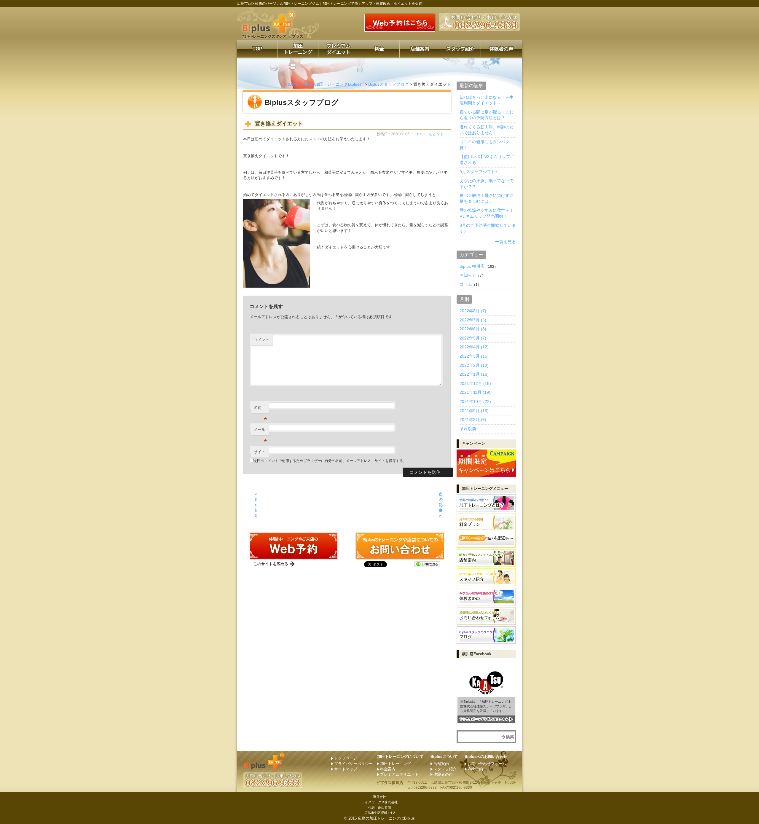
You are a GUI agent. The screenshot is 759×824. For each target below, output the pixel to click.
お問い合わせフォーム (487, 763)
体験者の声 (501, 48)
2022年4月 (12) (474, 347)
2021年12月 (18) (475, 383)
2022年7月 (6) (473, 320)
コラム (466, 284)
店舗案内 (419, 48)
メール (260, 431)
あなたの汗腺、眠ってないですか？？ (487, 183)
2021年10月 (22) (475, 401)
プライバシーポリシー (353, 763)
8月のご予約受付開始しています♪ (488, 228)
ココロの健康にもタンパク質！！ (484, 144)
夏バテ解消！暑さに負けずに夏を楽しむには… (487, 198)
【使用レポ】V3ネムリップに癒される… (487, 159)
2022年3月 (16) (474, 356)
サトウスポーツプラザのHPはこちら (484, 719)
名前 (260, 409)
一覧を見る (505, 241)
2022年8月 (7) (473, 310)
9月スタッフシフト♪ (478, 171)
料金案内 (388, 769)
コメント (261, 339)
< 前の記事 (255, 505)
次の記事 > (441, 505)
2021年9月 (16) (474, 410)
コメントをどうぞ (429, 134)
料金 (379, 48)
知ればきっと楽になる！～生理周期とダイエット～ (487, 100)
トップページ (345, 758)
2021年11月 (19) (475, 392)
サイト (259, 452)
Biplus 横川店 (472, 266)
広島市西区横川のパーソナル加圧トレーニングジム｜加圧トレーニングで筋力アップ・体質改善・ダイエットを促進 (329, 3)
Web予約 (475, 769)
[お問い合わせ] (293, 557)
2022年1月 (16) (474, 374)
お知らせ (468, 275)
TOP (257, 48)
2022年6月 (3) (473, 328)
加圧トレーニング (298, 49)
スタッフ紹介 (460, 48)
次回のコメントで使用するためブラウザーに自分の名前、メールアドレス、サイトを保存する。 (329, 461)
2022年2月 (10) (474, 365)
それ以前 (468, 428)
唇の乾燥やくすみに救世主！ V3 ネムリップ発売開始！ (487, 213)
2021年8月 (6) (473, 419)
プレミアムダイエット (338, 49)
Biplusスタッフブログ (388, 84)
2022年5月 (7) (473, 338)
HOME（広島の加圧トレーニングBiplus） (324, 84)
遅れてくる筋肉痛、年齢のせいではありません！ (487, 130)
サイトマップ (345, 769)
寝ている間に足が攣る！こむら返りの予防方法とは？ (487, 115)
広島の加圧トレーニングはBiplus (386, 818)
